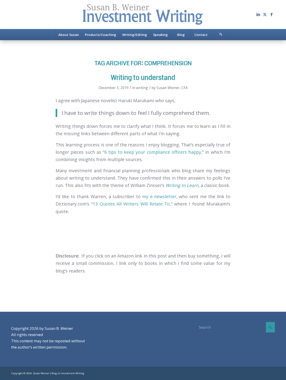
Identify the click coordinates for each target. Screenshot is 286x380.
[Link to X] (264, 14)
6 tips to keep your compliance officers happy (152, 152)
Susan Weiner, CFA (172, 87)
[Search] (221, 34)
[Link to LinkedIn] (258, 14)
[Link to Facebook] (271, 14)
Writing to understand (143, 77)
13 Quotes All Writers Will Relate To (131, 204)
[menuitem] (68, 34)
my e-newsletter (159, 196)
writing (142, 87)
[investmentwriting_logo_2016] (143, 14)
